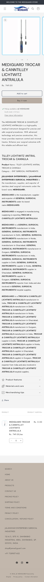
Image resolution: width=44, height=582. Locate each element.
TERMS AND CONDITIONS (16, 507)
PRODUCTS (9, 485)
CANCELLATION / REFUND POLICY (19, 519)
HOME (7, 474)
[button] (5, 8)
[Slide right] (27, 59)
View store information (14, 115)
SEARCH (8, 469)
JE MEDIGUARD (21, 574)
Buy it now (22, 100)
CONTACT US (10, 491)
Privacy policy (17, 577)
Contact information (31, 577)
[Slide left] (16, 59)
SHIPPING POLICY (12, 502)
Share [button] (6, 400)
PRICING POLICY (12, 496)
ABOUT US (9, 480)
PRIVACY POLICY (12, 513)
